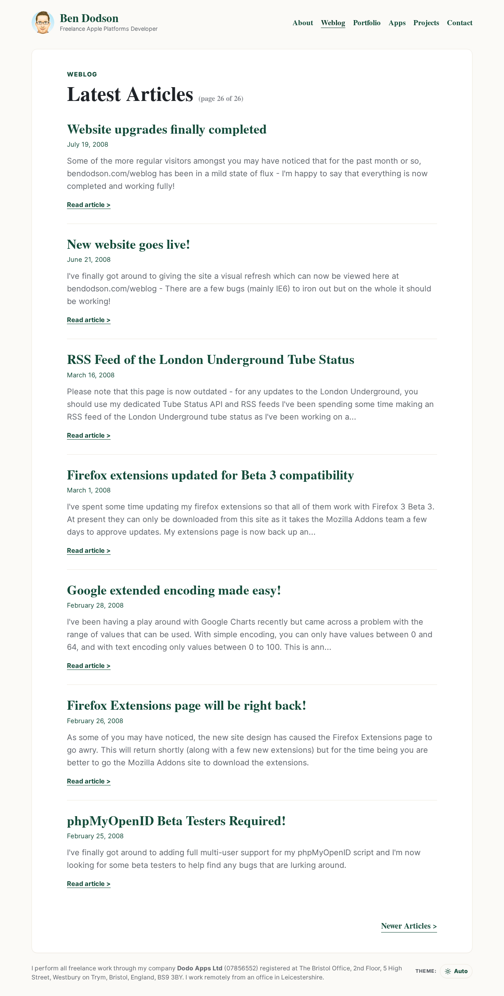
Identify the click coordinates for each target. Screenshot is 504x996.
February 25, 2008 (95, 836)
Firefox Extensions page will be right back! (186, 704)
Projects (426, 22)
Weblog (333, 22)
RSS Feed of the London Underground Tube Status (210, 358)
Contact (459, 22)
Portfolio (367, 22)
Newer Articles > (409, 925)
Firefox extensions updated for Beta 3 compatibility (210, 474)
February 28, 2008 (95, 605)
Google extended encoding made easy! (174, 589)
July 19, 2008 (87, 144)
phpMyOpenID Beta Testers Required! (176, 820)
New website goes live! (128, 243)
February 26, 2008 (95, 721)
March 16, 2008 (91, 375)
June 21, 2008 (89, 259)
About (303, 22)
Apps (397, 22)
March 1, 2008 (89, 490)
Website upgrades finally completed (167, 128)
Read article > (89, 205)
